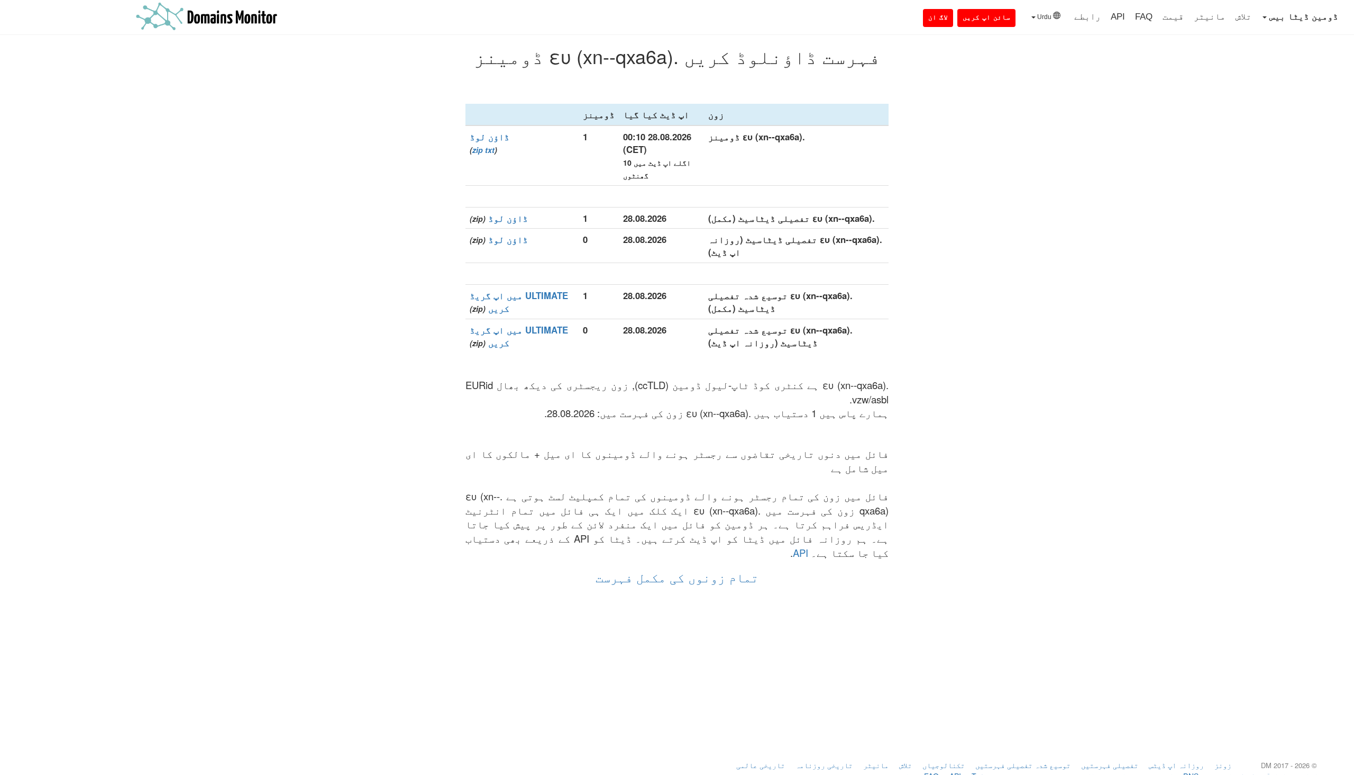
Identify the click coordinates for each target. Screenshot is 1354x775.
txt (490, 150)
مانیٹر (1209, 17)
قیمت (1173, 17)
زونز (1222, 765)
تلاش (1243, 17)
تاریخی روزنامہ (824, 765)
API (1118, 17)
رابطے (1087, 17)
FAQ (1143, 17)
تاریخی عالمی (760, 765)
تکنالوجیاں (943, 765)
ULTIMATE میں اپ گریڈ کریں (519, 301)
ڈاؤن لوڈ (489, 136)
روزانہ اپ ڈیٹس (1176, 765)
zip (477, 150)
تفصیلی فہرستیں (1109, 765)
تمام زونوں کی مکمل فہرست (677, 576)
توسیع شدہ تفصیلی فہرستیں (1023, 765)
